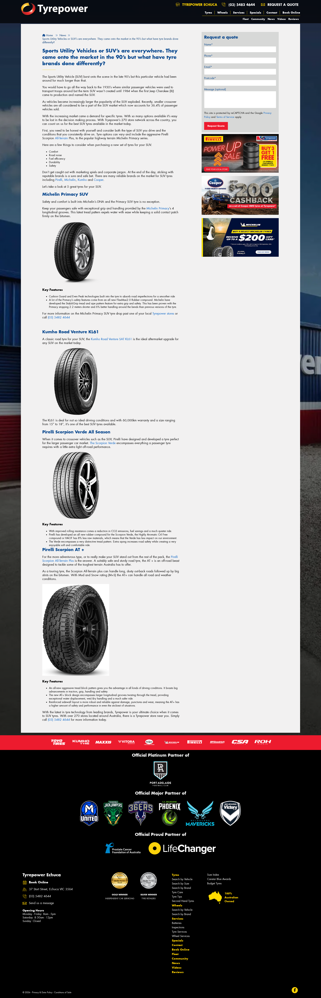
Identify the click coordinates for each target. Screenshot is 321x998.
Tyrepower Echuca (199, 5)
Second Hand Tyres (183, 901)
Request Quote (216, 125)
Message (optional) (215, 89)
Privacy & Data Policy (42, 992)
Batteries (176, 923)
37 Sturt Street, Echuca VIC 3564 (51, 889)
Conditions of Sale (62, 992)
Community (258, 19)
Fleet (246, 19)
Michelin (70, 180)
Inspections (178, 927)
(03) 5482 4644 (242, 5)
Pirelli (58, 180)
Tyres (208, 12)
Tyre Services (179, 931)
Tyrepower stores (163, 314)
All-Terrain (61, 138)
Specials (255, 12)
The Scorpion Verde (103, 443)
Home (49, 35)
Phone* (208, 55)
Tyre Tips (177, 896)
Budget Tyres (214, 883)
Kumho (82, 180)
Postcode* (210, 78)
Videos (281, 19)
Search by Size (180, 883)
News (271, 19)
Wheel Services (181, 936)
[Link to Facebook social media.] (295, 990)
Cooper (98, 180)
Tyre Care (177, 892)
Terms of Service (225, 117)
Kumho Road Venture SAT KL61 (111, 339)
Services (238, 12)
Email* (208, 67)
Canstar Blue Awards (219, 879)
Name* (208, 44)
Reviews (293, 19)
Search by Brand (181, 888)
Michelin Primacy (157, 208)
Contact (271, 12)
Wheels (222, 12)
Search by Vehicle (182, 879)
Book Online (291, 12)
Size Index (213, 874)
